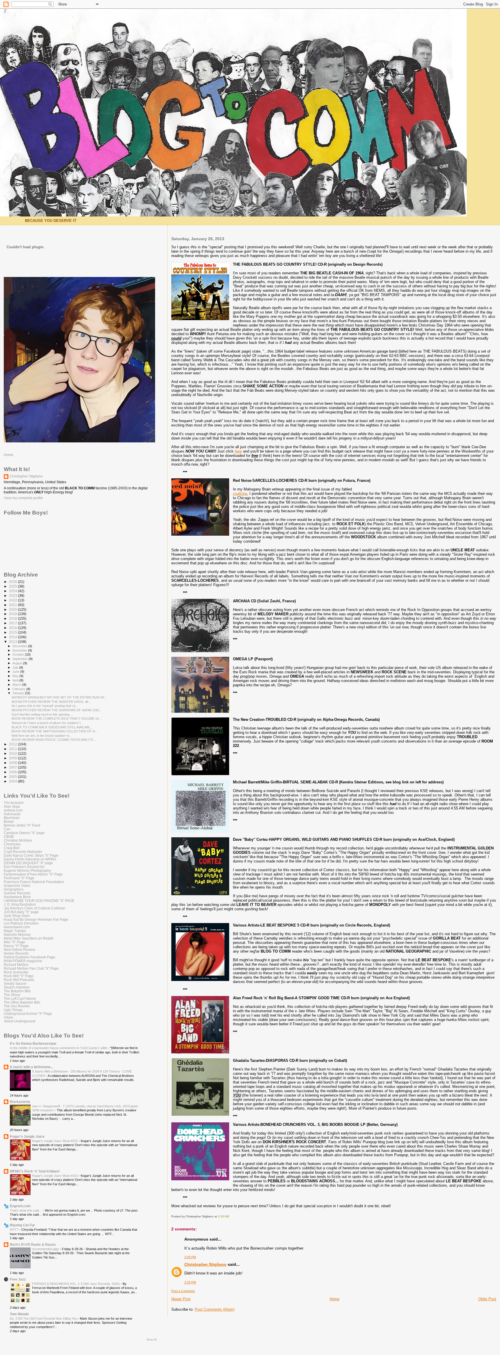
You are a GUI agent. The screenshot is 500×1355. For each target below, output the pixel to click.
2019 (13, 614)
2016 (13, 628)
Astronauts (12, 814)
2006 (13, 772)
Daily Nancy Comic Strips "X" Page (31, 855)
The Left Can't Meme (20, 998)
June (16, 671)
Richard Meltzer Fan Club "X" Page (31, 968)
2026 (13, 581)
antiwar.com (13, 810)
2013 (13, 641)
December (20, 646)
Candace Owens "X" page (24, 833)
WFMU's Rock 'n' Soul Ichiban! (35, 1171)
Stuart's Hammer (17, 987)
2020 (13, 609)
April (15, 680)
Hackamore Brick (17, 897)
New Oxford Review (19, 949)
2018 (13, 618)
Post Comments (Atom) (214, 1309)
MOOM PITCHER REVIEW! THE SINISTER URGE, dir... (51, 701)
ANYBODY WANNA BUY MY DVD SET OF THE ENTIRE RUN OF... (59, 697)
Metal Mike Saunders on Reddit (28, 938)
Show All (151, 1339)
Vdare (8, 1017)
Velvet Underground (19, 1021)
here (238, 451)
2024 (13, 591)
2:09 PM (190, 1257)
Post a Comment (183, 1291)
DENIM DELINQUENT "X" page (28, 863)
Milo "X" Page (14, 942)
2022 (13, 600)
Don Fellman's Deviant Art (24, 867)
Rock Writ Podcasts (19, 980)
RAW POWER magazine (23, 961)
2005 (13, 776)
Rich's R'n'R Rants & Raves (33, 1244)
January (18, 693)
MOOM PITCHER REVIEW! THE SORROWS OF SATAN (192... (57, 710)
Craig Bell (11, 848)
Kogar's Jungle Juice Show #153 (55, 1141)
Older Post (487, 1299)
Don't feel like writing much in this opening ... (42, 714)
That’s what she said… (26, 1210)
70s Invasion (14, 803)
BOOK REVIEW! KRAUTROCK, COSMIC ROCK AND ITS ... (54, 739)
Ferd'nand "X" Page (19, 878)
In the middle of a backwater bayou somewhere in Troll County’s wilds (59, 1048)
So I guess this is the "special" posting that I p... (45, 705)
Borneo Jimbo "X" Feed (22, 825)
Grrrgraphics (13, 889)
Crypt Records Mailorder (23, 852)
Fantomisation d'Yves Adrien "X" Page (33, 874)
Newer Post (181, 1299)
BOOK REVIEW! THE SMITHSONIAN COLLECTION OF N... (55, 731)
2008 (13, 763)
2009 (13, 758)
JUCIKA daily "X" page (21, 912)
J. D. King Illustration (20, 904)
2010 (13, 753)
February (19, 689)
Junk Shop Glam (17, 916)
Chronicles (12, 844)
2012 (13, 744)
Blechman (12, 818)
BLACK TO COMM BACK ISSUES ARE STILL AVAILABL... (52, 727)
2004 (13, 781)
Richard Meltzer (16, 964)
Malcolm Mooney (17, 934)
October (18, 654)
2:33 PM (190, 1282)
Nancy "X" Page (16, 946)
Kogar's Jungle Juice (27, 1136)
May (15, 676)
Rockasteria (20, 1102)
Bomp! (9, 821)
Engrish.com (20, 1206)
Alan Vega (12, 806)
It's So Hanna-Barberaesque (33, 1043)
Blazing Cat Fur (22, 1225)
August (17, 663)
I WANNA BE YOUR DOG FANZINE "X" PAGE (39, 900)
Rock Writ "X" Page (19, 976)
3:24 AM (223, 1216)
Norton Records (16, 953)
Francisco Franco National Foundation (34, 882)
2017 (13, 623)
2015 (13, 632)
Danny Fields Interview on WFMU (30, 859)
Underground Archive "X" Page (28, 1013)
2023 (13, 595)
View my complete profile (23, 498)
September (20, 659)
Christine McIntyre (18, 840)
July (15, 667)
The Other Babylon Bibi (22, 1002)
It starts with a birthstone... (31, 1067)
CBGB (9, 836)
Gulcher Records (17, 893)
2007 (13, 767)
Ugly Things (13, 1010)
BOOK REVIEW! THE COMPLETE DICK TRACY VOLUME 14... (56, 718)
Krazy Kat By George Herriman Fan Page (36, 919)
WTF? (14, 1229)
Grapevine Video (17, 885)
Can (7, 829)
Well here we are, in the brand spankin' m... (42, 735)
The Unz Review (17, 1006)
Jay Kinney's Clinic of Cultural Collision (34, 908)
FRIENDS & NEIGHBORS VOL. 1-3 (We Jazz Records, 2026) (76, 1283)
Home (334, 1299)
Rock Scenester (16, 972)
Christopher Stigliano (205, 1264)
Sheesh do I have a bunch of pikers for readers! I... (47, 723)
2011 (13, 749)
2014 (13, 637)
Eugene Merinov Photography (27, 870)
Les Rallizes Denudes (21, 923)
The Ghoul (12, 995)
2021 (13, 605)
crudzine (240, 493)
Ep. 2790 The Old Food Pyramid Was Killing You (44, 1318)
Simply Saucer (15, 983)
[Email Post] (230, 1216)
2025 (13, 586)
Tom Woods (19, 1314)
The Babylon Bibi (17, 991)
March (17, 684)
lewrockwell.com (17, 927)
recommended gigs (46, 1249)
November (20, 650)
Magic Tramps (15, 931)
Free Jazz (18, 1279)
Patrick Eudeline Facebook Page (29, 957)
